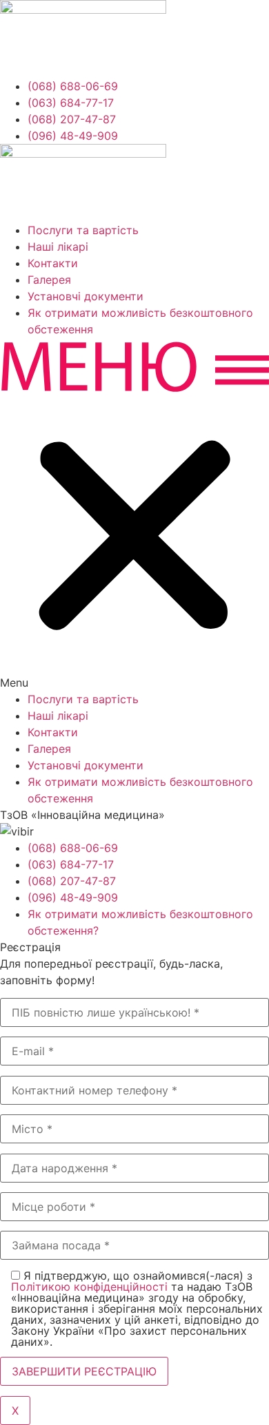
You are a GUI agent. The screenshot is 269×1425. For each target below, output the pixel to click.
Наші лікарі (58, 246)
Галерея (49, 280)
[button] (134, 514)
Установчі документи (85, 296)
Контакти (53, 263)
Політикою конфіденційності (89, 1286)
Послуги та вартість (83, 230)
